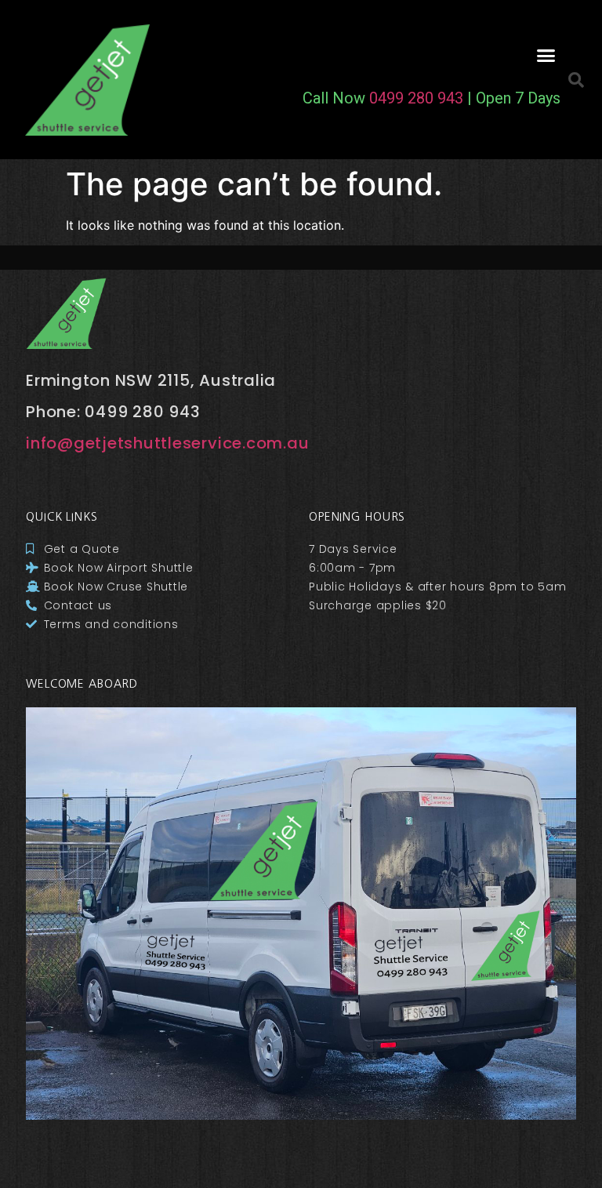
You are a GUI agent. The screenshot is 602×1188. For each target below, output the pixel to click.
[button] (545, 56)
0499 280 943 (416, 98)
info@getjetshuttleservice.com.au (167, 443)
